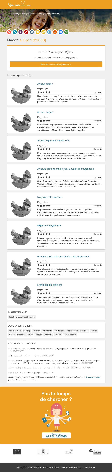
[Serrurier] (9, 32)
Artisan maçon (45, 83)
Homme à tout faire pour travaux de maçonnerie (63, 256)
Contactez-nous (93, 377)
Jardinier (94, 331)
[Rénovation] (43, 32)
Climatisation (59, 331)
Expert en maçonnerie (49, 225)
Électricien (84, 331)
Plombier (38, 335)
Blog (63, 467)
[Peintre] (32, 32)
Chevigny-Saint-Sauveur (25, 317)
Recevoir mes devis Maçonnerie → (56, 64)
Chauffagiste (47, 331)
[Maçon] (55, 32)
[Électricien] (20, 32)
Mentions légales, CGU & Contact (80, 467)
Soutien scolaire (69, 335)
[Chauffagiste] (26, 32)
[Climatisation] (49, 32)
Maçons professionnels (49, 197)
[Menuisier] (38, 32)
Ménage (12, 335)
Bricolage (27, 331)
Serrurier (58, 335)
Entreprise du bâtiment (49, 284)
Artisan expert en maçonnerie (53, 140)
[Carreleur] (60, 32)
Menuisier (21, 335)
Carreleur (36, 331)
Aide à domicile (15, 331)
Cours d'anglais (72, 331)
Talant (11, 317)
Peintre (30, 335)
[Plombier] (15, 32)
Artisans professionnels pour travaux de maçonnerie (65, 168)
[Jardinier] (66, 32)
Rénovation (48, 335)
